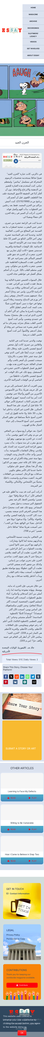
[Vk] (15, 682)
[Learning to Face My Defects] (22, 781)
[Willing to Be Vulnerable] (22, 812)
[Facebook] (5, 676)
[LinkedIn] (22, 676)
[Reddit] (16, 676)
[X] (11, 676)
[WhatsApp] (27, 676)
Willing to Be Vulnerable (22, 823)
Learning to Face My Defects (22, 791)
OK (22, 1033)
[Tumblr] (38, 676)
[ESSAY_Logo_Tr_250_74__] (22, 1009)
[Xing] (24, 682)
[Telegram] (32, 676)
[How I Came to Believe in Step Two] (22, 844)
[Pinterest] (5, 682)
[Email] (34, 682)
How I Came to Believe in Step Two (22, 854)
